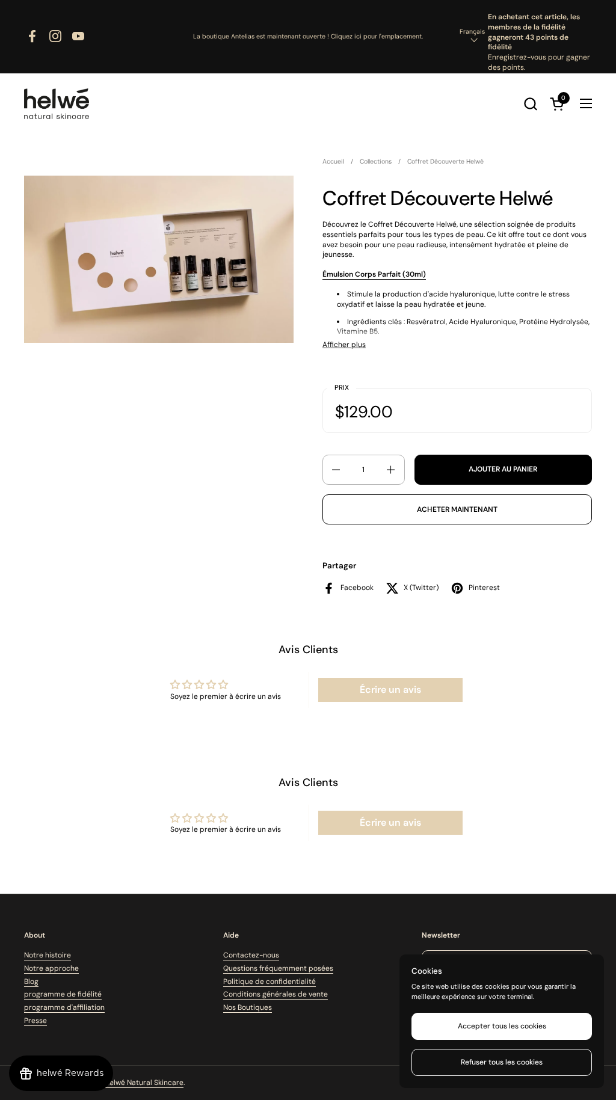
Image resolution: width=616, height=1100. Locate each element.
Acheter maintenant (457, 509)
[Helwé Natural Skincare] (56, 103)
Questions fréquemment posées (278, 968)
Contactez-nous (251, 955)
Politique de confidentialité (269, 981)
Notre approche (51, 968)
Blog (31, 981)
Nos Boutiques (247, 1007)
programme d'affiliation (64, 1007)
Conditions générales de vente (275, 994)
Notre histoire (47, 955)
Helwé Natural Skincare (144, 1082)
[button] (530, 103)
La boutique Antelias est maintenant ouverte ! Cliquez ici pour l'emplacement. (308, 36)
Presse (35, 1020)
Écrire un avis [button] (390, 689)
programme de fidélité (63, 994)
